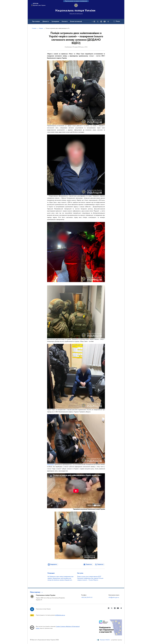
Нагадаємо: (50, 464)
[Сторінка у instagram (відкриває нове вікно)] (101, 21)
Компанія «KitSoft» (105, 640)
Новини (41, 28)
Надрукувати (53, 564)
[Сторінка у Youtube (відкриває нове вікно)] (105, 21)
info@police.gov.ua (114, 597)
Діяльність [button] (46, 21)
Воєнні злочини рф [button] (76, 21)
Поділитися (89, 564)
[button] (36, 592)
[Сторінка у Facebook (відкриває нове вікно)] (94, 21)
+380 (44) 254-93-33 (86, 597)
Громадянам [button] (55, 21)
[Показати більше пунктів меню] (92, 21)
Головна (34, 28)
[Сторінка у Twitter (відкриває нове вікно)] (98, 21)
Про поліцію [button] (36, 21)
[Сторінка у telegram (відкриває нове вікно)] (108, 21)
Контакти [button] (65, 21)
